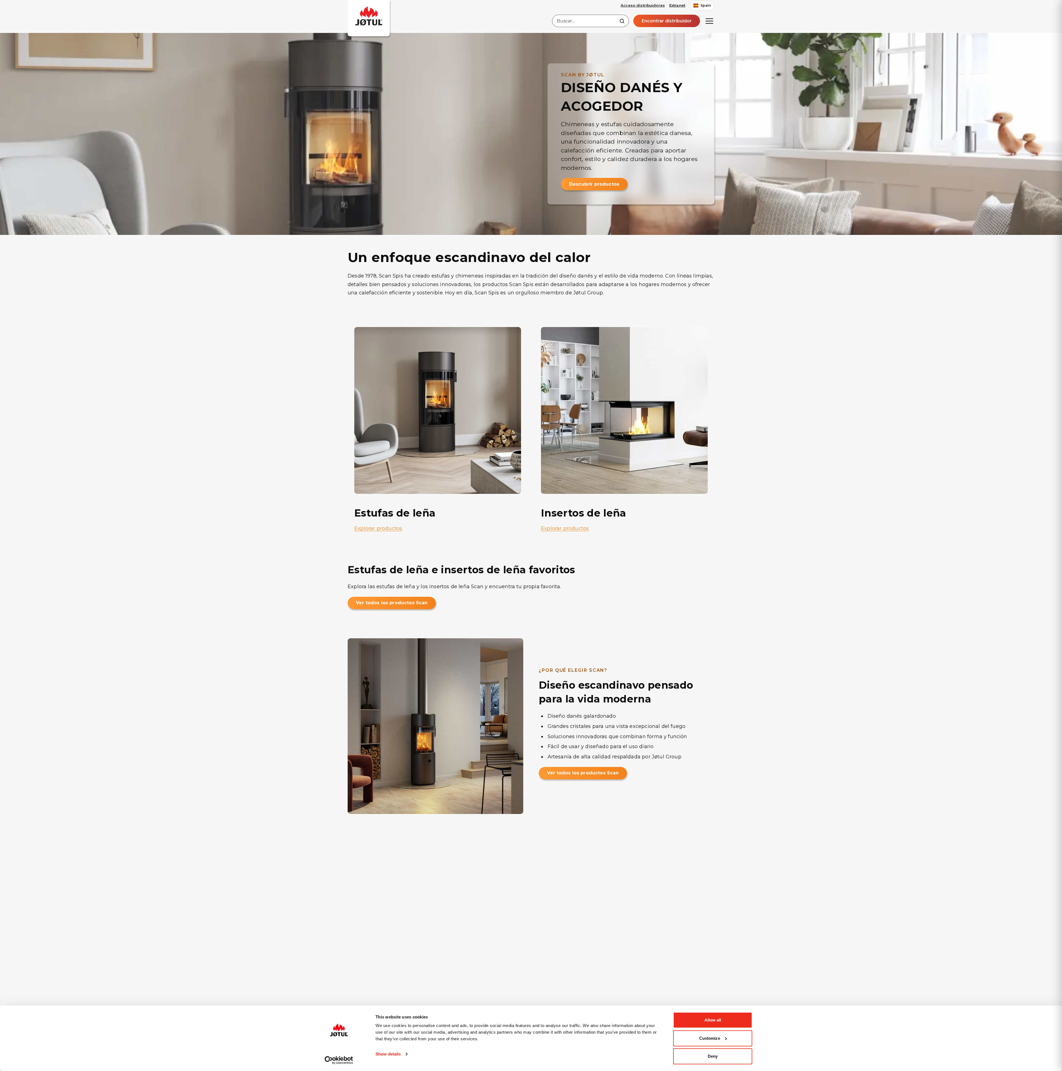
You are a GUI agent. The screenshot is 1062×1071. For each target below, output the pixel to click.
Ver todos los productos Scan (392, 602)
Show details (388, 1054)
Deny (713, 1056)
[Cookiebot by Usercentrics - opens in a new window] (339, 1060)
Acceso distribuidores (643, 5)
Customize (709, 1038)
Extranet (677, 5)
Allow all (712, 1020)
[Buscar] (622, 21)
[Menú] (709, 21)
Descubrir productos (594, 184)
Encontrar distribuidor (667, 21)
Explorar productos (378, 528)
